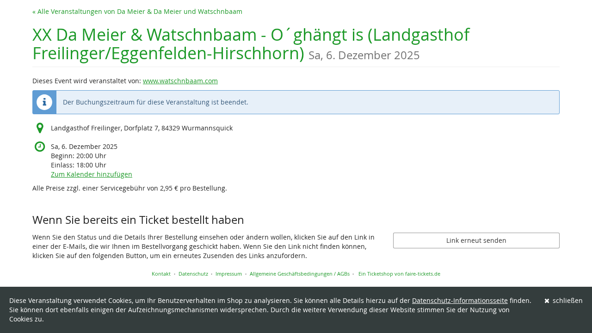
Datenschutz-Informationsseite (460, 300)
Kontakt (161, 273)
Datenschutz (193, 273)
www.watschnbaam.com (180, 80)
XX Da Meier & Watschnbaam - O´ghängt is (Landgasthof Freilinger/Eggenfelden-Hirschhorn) (250, 43)
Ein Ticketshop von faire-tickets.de (399, 273)
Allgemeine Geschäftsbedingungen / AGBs (300, 273)
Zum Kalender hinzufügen (91, 174)
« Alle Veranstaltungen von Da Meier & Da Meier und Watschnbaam (137, 11)
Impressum (229, 273)
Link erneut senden (476, 240)
